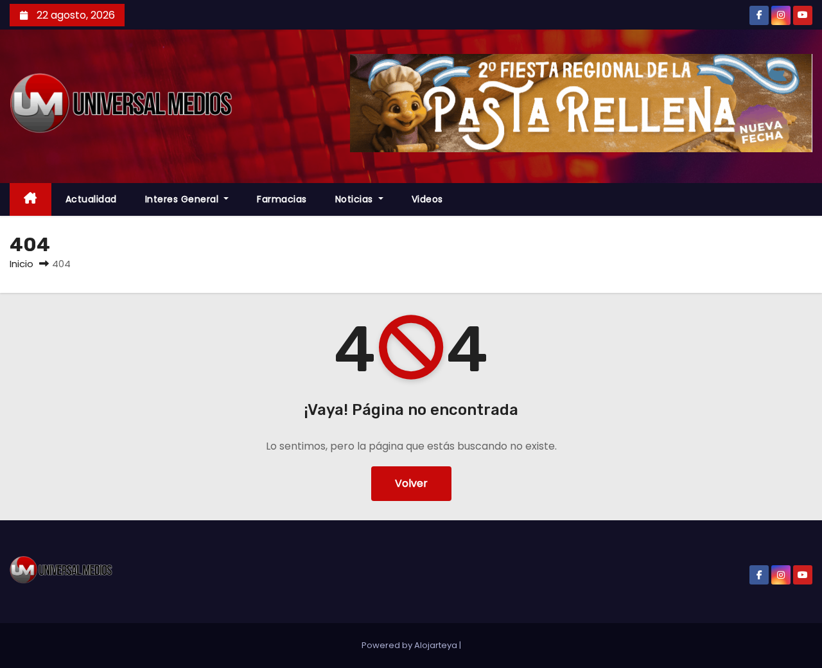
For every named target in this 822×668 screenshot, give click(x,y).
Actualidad (91, 199)
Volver (411, 483)
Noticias (355, 199)
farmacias (282, 199)
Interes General (183, 199)
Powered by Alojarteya (410, 645)
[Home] (30, 199)
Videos (427, 199)
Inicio (21, 263)
